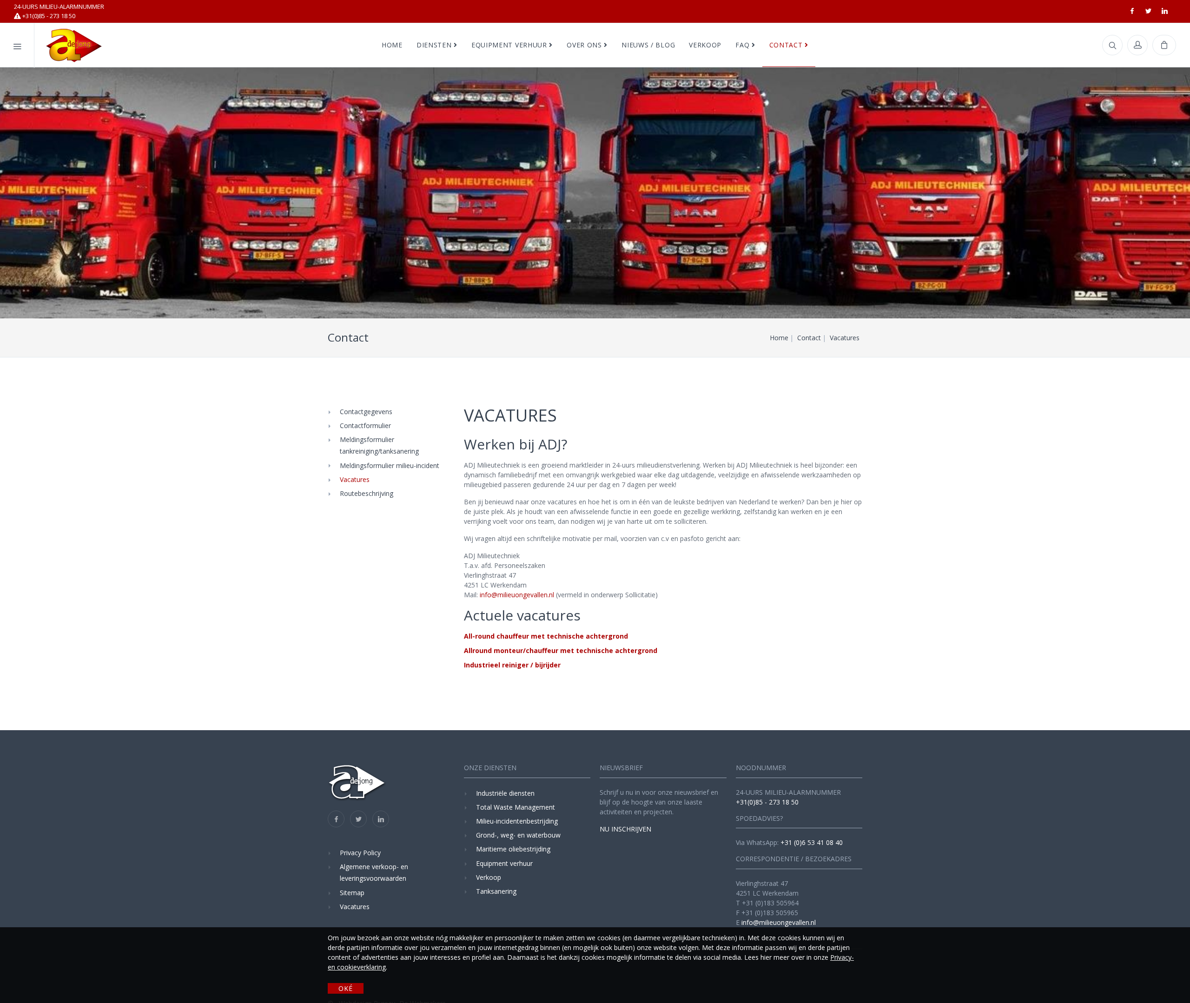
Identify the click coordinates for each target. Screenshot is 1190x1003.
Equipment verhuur (504, 863)
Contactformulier (365, 425)
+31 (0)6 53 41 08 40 (811, 842)
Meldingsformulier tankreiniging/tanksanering (379, 445)
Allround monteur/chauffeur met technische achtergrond (560, 650)
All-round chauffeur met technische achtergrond (546, 636)
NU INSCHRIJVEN (625, 829)
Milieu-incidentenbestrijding (517, 821)
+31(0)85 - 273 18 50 (59, 11)
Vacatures (355, 479)
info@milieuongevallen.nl (518, 594)
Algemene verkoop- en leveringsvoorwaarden (374, 872)
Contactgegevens (366, 411)
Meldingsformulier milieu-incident (389, 465)
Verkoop (488, 877)
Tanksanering (496, 891)
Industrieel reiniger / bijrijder (512, 664)
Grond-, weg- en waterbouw (518, 835)
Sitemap (352, 892)
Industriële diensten (505, 793)
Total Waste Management (515, 807)
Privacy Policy (360, 852)
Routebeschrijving (366, 493)
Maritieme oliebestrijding (513, 849)
